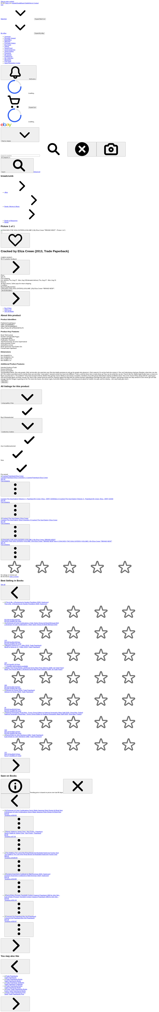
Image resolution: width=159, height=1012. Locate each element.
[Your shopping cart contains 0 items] (14, 107)
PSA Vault (7, 61)
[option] (79, 411)
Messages (7, 60)
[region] (79, 230)
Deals (19, 3)
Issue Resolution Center (12, 63)
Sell (2, 5)
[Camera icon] (111, 149)
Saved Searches (9, 50)
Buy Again (7, 45)
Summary (7, 36)
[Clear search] (82, 149)
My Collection (8, 58)
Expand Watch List (40, 19)
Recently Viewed (10, 38)
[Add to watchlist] (15, 240)
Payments (7, 53)
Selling (6, 46)
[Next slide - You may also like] (15, 1004)
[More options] (15, 489)
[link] (15, 267)
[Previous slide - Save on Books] (15, 801)
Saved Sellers (9, 51)
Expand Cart (32, 107)
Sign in (7, 3)
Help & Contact (34, 3)
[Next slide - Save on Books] (15, 945)
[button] (17, 165)
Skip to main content (7, 1)
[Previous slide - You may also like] (15, 966)
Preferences (8, 56)
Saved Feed (8, 48)
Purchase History (10, 43)
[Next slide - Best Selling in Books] (15, 765)
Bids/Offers (8, 40)
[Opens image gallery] (1, 232)
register (14, 3)
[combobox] (20, 156)
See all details (9, 311)
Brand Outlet (25, 3)
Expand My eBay (39, 33)
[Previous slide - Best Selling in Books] (15, 592)
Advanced (37, 172)
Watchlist (7, 41)
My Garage (8, 55)
